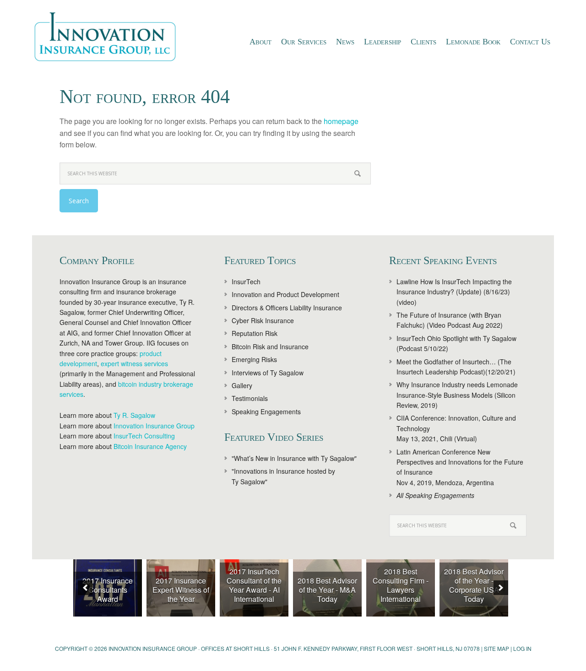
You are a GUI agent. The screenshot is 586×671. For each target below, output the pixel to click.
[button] (85, 587)
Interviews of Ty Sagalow (268, 372)
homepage (341, 121)
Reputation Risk (254, 333)
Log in (522, 648)
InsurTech (246, 281)
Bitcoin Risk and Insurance (270, 346)
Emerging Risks (254, 359)
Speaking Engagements (266, 411)
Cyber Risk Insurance (263, 320)
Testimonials (250, 398)
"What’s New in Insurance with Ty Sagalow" (294, 458)
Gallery (242, 385)
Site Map (496, 648)
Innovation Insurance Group (110, 39)
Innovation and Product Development (285, 294)
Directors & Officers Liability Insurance (287, 307)
